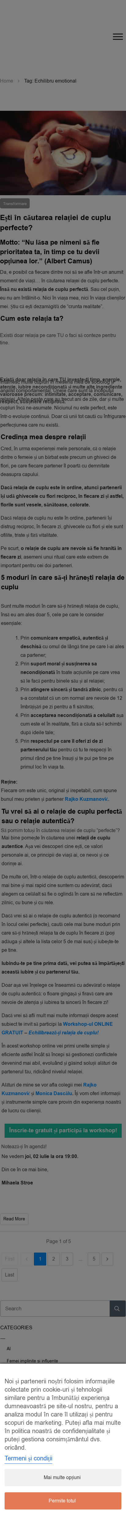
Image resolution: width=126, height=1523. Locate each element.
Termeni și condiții (28, 1458)
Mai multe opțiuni (62, 1477)
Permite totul (62, 1501)
